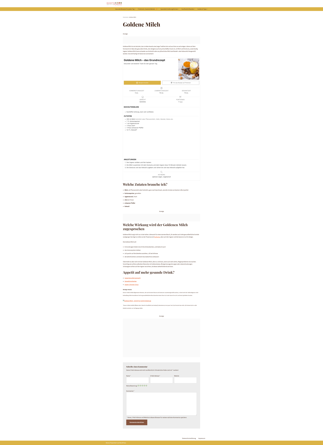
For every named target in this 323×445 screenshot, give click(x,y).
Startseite (125, 17)
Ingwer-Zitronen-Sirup (131, 285)
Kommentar (130, 391)
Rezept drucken (143, 83)
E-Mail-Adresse (155, 376)
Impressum (201, 438)
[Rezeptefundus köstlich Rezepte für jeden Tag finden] (114, 4)
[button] (135, 9)
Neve (107, 443)
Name (128, 376)
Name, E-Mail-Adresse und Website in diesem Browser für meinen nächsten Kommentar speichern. (157, 417)
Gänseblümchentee (131, 281)
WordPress (123, 443)
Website (176, 376)
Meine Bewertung (131, 386)
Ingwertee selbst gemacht (133, 278)
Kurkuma (157, 237)
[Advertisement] (161, 40)
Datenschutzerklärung (189, 438)
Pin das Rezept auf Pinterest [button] (182, 83)
